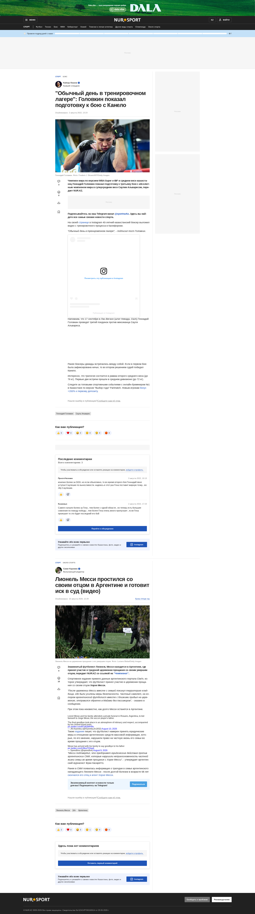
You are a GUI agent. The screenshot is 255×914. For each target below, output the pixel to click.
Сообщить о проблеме (197, 899)
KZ (212, 20)
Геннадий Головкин (64, 414)
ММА (62, 27)
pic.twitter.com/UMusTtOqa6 (81, 748)
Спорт (26, 27)
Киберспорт (72, 27)
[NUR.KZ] (127, 20)
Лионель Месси (63, 810)
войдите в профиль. (134, 470)
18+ (74, 810)
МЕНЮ (32, 20)
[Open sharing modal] (58, 203)
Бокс (56, 27)
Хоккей (83, 27)
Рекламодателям (222, 899)
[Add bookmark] (59, 212)
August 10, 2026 (109, 729)
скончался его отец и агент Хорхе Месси (90, 775)
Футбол (39, 27)
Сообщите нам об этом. (109, 401)
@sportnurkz (122, 213)
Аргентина (82, 810)
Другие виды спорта (124, 27)
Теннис (48, 27)
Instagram (138, 544)
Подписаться (138, 784)
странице (84, 222)
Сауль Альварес (83, 414)
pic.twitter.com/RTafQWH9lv (81, 726)
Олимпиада (140, 27)
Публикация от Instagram (104, 313)
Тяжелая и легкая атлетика (101, 27)
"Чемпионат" (121, 673)
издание (79, 731)
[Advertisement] (127, 53)
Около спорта (154, 27)
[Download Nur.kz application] (127, 8)
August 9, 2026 (100, 750)
